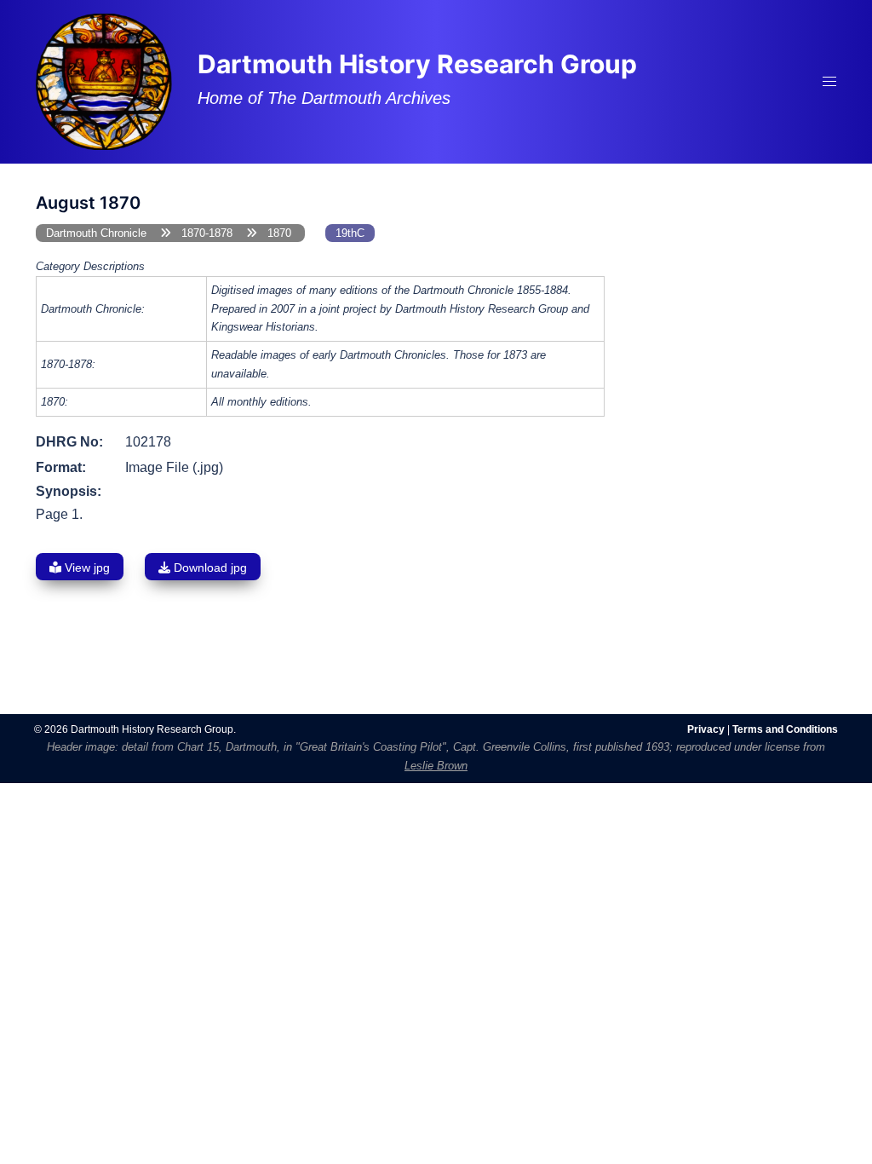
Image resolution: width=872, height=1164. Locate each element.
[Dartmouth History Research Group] (104, 80)
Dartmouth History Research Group (417, 64)
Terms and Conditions (785, 729)
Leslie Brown (436, 765)
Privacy (706, 729)
